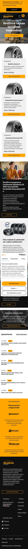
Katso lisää (9, 214)
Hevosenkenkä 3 (7, 504)
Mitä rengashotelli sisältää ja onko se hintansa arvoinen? (13, 383)
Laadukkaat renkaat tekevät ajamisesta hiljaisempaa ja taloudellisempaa (11, 353)
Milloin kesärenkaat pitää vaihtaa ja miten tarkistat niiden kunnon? (12, 373)
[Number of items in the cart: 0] (19, 15)
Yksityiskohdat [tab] (14, 258)
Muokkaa (13, 288)
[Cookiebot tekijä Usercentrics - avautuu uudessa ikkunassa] (20, 255)
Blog (10, 341)
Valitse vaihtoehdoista (14, 76)
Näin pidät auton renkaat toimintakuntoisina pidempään (12, 363)
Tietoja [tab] (23, 258)
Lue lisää (13, 9)
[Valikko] (23, 15)
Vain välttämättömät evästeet (14, 293)
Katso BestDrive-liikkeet (12, 492)
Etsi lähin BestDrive (14, 40)
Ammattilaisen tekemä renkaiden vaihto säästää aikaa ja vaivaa (13, 343)
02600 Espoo (6, 506)
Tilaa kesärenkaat (14, 35)
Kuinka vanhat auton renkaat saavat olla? (12, 392)
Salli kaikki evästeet (14, 283)
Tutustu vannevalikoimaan (14, 326)
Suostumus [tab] (5, 258)
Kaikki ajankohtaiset (21, 334)
